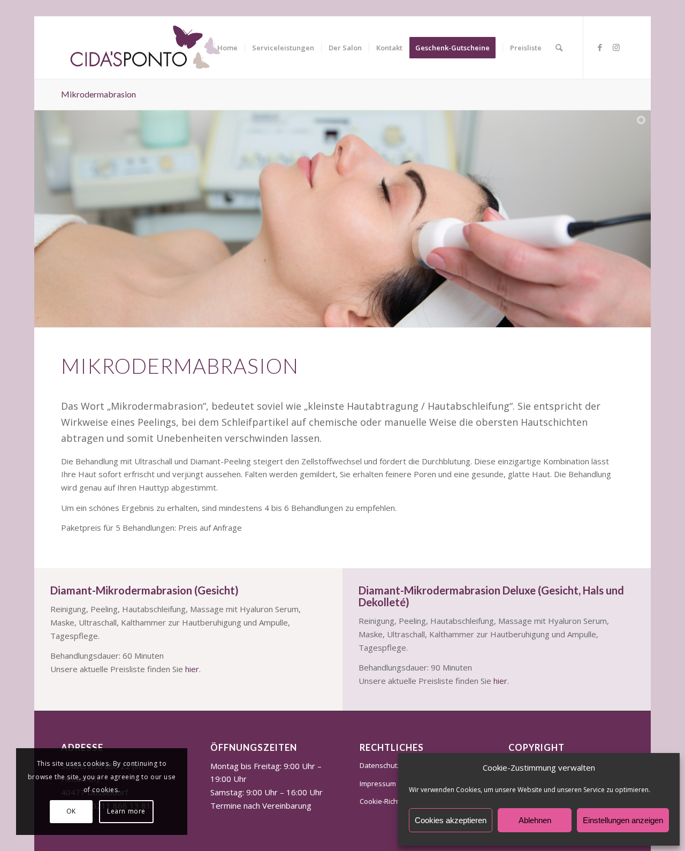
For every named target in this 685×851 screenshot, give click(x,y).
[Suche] (559, 48)
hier (192, 669)
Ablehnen (535, 820)
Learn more (126, 811)
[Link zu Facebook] (600, 47)
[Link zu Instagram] (616, 47)
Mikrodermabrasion (98, 94)
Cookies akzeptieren (450, 820)
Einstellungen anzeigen (623, 820)
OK (71, 811)
